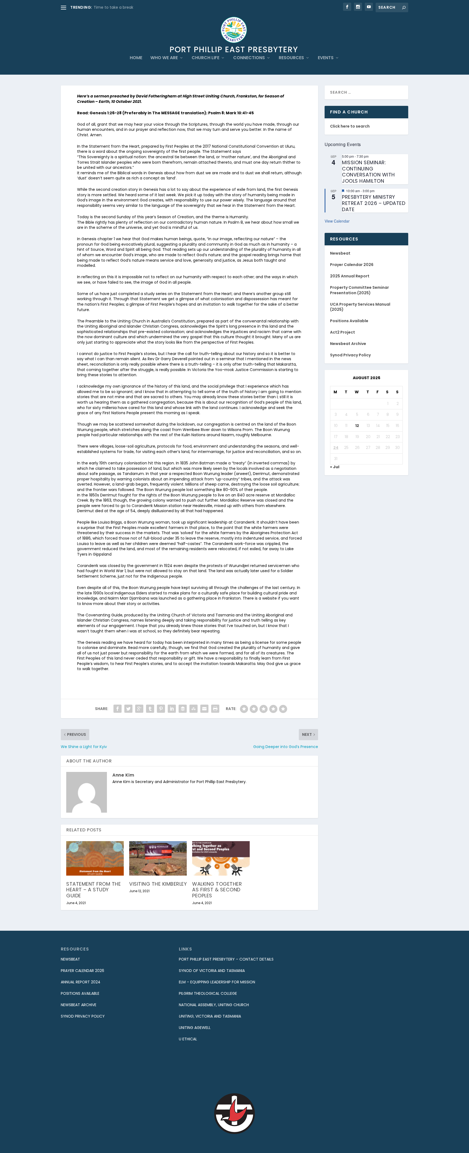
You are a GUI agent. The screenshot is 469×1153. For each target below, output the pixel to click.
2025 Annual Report (349, 276)
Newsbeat (340, 253)
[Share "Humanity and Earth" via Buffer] (182, 708)
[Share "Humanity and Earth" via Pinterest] (161, 708)
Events (326, 58)
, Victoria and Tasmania (210, 1016)
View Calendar (337, 221)
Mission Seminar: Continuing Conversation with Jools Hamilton (368, 171)
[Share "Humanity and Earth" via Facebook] (117, 708)
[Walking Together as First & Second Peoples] (221, 858)
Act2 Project (342, 332)
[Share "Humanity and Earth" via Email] (204, 708)
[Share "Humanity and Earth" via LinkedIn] (171, 708)
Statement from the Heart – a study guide (93, 889)
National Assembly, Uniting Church (214, 1005)
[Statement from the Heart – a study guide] (95, 858)
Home (136, 58)
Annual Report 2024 (80, 982)
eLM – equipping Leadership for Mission (217, 982)
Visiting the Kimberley (158, 883)
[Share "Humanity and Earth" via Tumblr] (150, 708)
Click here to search (350, 126)
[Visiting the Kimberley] (158, 858)
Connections (249, 58)
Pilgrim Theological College (208, 993)
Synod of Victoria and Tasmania (212, 970)
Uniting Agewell (195, 1027)
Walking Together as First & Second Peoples (217, 889)
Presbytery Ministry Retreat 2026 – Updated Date (373, 203)
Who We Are (164, 58)
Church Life (205, 58)
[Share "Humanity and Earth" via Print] (215, 708)
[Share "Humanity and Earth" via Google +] (139, 708)
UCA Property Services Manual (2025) (360, 307)
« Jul (334, 467)
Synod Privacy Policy (350, 355)
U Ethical (188, 1039)
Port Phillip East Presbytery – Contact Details (226, 959)
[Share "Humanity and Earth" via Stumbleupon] (193, 708)
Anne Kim (123, 775)
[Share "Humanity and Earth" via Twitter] (128, 708)
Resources (291, 58)
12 (357, 425)
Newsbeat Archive (348, 343)
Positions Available (349, 321)
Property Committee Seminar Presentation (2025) (359, 290)
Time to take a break (113, 7)
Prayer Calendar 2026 (351, 264)
